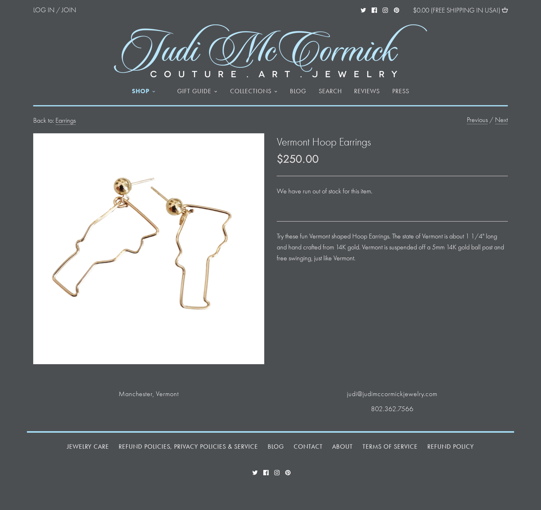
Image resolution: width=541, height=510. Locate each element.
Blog (276, 446)
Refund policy (450, 446)
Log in (43, 10)
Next (501, 120)
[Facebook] (374, 9)
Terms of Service (390, 446)
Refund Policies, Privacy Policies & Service (188, 446)
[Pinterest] (396, 9)
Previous (477, 120)
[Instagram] (385, 9)
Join (69, 10)
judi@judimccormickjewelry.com (392, 394)
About (342, 446)
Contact (308, 446)
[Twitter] (363, 9)
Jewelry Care (88, 446)
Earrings (65, 120)
